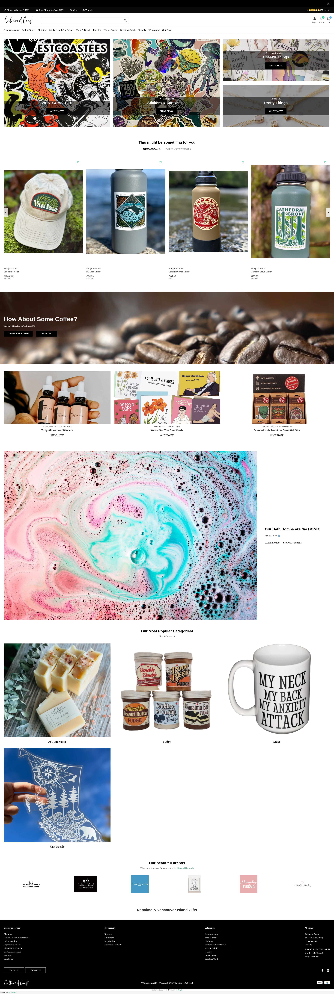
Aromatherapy (11, 30)
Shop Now (57, 111)
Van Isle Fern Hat (11, 272)
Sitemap (7, 955)
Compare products (113, 945)
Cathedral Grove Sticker (261, 272)
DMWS (172, 983)
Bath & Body (28, 30)
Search (125, 20)
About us (8, 934)
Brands (142, 30)
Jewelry (97, 30)
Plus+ (180, 983)
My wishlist (110, 941)
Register (108, 934)
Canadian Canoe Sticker (179, 272)
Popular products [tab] (178, 149)
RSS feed (189, 983)
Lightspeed (12, 992)
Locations (8, 959)
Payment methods (12, 945)
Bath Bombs (272, 543)
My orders (109, 938)
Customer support (12, 952)
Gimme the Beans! (18, 334)
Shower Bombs (292, 543)
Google (180, 990)
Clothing (42, 30)
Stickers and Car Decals (61, 30)
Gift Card (167, 30)
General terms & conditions (16, 938)
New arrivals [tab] (151, 149)
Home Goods (110, 30)
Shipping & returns (13, 948)
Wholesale (154, 30)
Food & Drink (83, 30)
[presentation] (6, 212)
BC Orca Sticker (93, 272)
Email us (35, 970)
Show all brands (185, 868)
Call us (14, 970)
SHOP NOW (276, 435)
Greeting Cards (128, 30)
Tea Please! (46, 334)
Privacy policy (10, 941)
